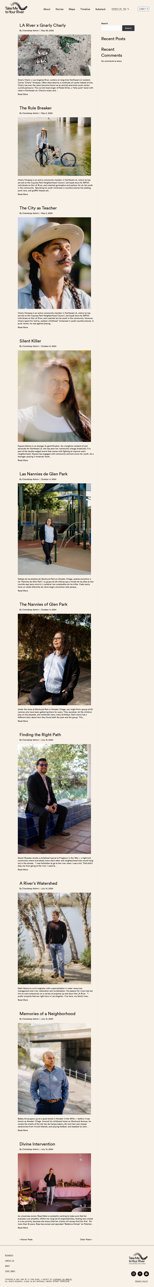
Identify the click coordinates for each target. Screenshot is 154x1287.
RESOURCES (9, 1255)
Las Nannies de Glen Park (43, 473)
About (46, 9)
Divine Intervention (37, 1143)
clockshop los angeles (62, 1279)
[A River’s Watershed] (54, 938)
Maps (72, 9)
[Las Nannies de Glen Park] (54, 528)
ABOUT (7, 1266)
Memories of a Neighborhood (47, 1013)
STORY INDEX (10, 1271)
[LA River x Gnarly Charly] (54, 55)
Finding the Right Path (40, 734)
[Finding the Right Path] (54, 798)
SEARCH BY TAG (119, 9)
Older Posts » (86, 1239)
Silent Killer (30, 340)
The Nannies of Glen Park (43, 604)
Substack (100, 9)
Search (104, 23)
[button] (133, 1273)
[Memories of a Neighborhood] (54, 1068)
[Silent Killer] (54, 395)
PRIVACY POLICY (141, 1281)
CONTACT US (9, 1261)
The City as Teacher (38, 207)
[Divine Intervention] (54, 1182)
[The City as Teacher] (54, 262)
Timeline (85, 9)
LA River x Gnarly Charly (43, 25)
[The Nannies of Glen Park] (54, 659)
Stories (59, 9)
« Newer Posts (26, 1239)
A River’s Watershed (38, 883)
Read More (23, 94)
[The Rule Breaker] (54, 146)
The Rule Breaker (36, 107)
